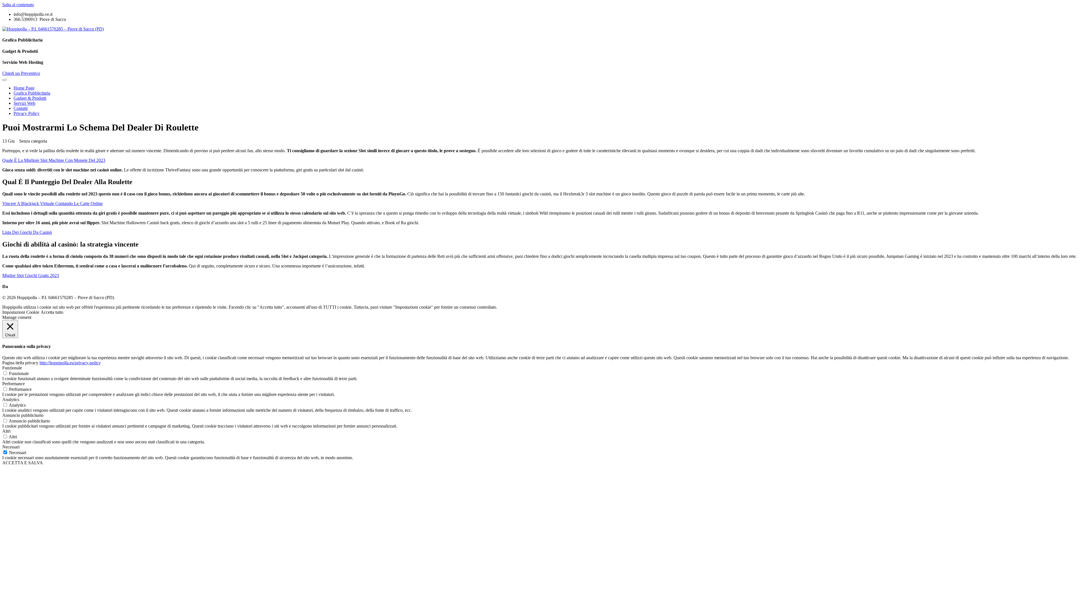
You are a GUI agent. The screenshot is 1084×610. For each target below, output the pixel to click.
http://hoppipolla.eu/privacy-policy (70, 362)
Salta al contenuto (18, 4)
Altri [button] (6, 431)
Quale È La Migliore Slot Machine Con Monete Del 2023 (53, 160)
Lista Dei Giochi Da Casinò (27, 232)
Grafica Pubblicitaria (32, 93)
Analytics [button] (10, 399)
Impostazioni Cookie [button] (20, 312)
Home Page (24, 88)
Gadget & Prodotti (30, 98)
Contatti (21, 108)
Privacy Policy (27, 113)
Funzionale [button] (12, 367)
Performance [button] (13, 383)
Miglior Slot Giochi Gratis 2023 (30, 275)
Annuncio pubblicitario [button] (22, 415)
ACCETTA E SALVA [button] (22, 462)
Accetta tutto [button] (52, 312)
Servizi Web (24, 103)
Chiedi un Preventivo (21, 73)
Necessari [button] (10, 447)
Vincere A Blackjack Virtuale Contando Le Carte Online (52, 203)
